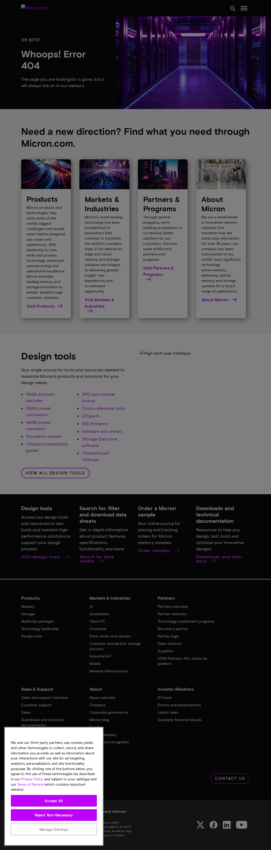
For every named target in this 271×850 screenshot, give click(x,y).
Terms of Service (30, 784)
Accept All (54, 801)
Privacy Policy (32, 779)
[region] (53, 786)
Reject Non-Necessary (54, 815)
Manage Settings (54, 829)
